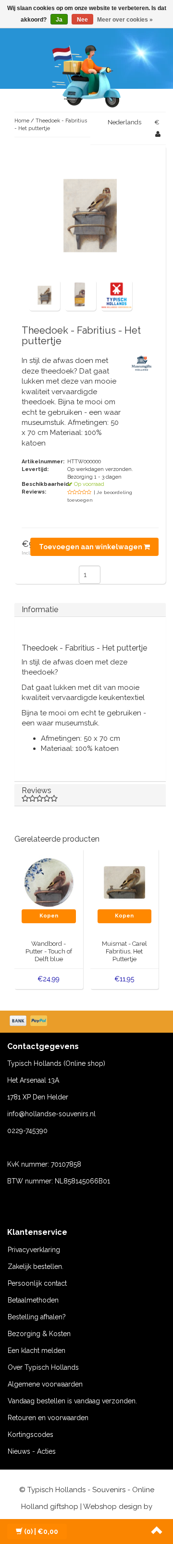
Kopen (48, 916)
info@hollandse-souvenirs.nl (51, 1114)
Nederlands (124, 122)
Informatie (40, 609)
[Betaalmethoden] (29, 1021)
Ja (59, 19)
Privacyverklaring (34, 1250)
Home (21, 121)
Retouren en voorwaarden (48, 1418)
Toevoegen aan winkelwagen (91, 547)
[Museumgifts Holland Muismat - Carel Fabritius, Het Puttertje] (125, 882)
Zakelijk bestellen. (35, 1266)
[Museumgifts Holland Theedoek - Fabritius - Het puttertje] (44, 294)
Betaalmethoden (33, 1300)
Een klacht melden (36, 1350)
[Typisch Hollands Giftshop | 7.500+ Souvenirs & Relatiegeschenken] (86, 74)
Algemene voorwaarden (45, 1384)
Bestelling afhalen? (37, 1317)
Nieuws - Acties (32, 1451)
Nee (82, 19)
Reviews (36, 790)
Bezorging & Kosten (39, 1334)
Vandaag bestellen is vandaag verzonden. (72, 1401)
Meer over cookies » (125, 19)
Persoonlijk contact (37, 1283)
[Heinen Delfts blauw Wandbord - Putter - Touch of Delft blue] (49, 882)
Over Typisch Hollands (43, 1367)
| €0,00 (41, 1531)
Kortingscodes (30, 1434)
